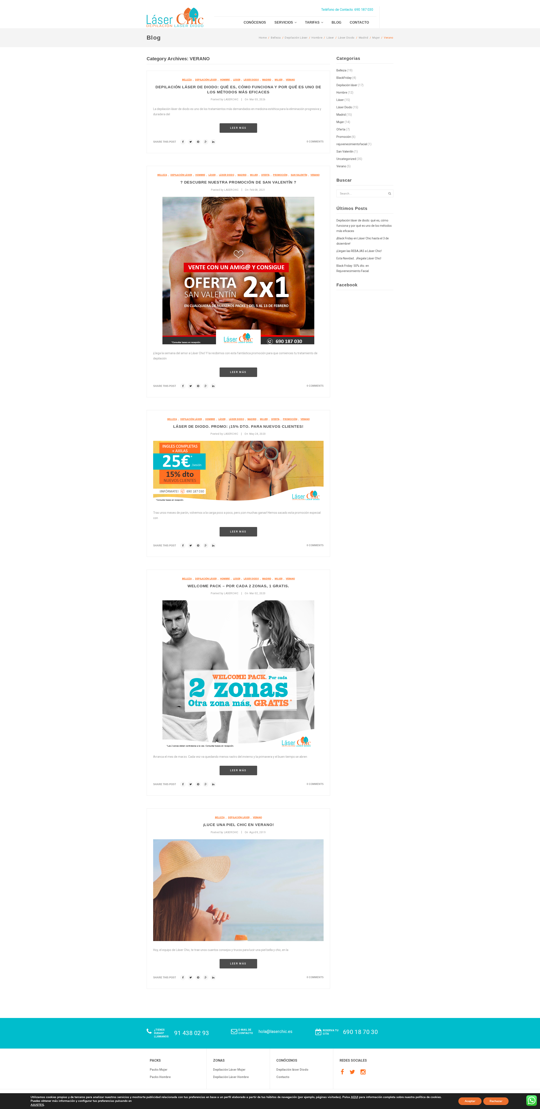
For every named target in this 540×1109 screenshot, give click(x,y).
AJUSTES (37, 1105)
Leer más (238, 127)
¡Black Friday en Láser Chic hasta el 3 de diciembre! (362, 241)
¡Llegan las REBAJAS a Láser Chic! (359, 251)
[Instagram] (363, 1072)
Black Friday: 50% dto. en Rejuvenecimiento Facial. (352, 268)
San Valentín (299, 175)
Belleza (276, 37)
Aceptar (470, 1101)
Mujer (376, 37)
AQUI (354, 1097)
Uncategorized (346, 159)
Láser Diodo (346, 37)
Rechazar (496, 1101)
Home (263, 37)
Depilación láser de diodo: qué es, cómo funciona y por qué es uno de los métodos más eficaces (364, 226)
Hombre (317, 37)
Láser (330, 37)
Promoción (280, 175)
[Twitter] (352, 1072)
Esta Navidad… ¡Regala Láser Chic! (358, 258)
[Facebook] (342, 1072)
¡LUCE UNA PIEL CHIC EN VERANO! (238, 825)
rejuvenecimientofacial (351, 144)
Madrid (363, 37)
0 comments (315, 141)
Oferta (265, 175)
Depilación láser (296, 37)
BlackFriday (344, 77)
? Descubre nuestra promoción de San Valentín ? (238, 182)
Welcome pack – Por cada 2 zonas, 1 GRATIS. (238, 586)
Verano (388, 37)
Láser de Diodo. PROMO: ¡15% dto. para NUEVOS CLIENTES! (238, 426)
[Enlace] (183, 142)
